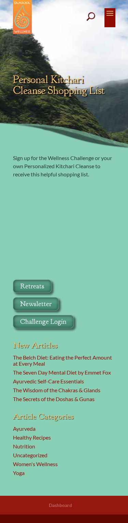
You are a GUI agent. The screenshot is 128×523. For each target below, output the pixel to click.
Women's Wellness (35, 464)
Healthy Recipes (32, 437)
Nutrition (24, 446)
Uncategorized (30, 455)
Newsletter (36, 304)
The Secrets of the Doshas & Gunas (54, 399)
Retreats (32, 286)
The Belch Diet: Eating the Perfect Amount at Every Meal (62, 360)
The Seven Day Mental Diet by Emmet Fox (62, 372)
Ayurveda (24, 428)
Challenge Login (43, 321)
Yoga (19, 473)
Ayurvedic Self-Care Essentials (48, 381)
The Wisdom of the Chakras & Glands (56, 390)
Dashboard (60, 505)
